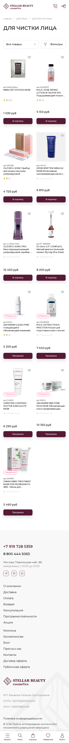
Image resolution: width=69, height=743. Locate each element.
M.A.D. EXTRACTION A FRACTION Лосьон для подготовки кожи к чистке (51, 328)
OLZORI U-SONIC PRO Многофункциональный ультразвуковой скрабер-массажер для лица (16, 249)
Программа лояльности (20, 616)
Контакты (9, 654)
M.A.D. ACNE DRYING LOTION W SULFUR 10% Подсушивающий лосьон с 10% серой (51, 93)
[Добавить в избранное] (29, 57)
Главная (7, 18)
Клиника (9, 630)
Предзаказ (18, 355)
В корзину (18, 121)
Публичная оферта (16, 667)
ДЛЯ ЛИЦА (21, 18)
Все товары (14, 44)
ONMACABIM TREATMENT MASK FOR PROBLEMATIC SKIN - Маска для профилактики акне (17, 484)
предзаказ (10, 316)
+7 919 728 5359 (18, 546)
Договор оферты (15, 661)
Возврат (9, 604)
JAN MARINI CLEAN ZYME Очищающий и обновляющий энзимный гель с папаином (16, 328)
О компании (12, 586)
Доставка (9, 592)
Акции (8, 622)
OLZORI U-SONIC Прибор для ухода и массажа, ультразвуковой (16, 171)
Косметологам (13, 636)
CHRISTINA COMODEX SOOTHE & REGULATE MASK (14, 406)
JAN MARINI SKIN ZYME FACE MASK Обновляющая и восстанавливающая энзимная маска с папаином (51, 406)
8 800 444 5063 (16, 554)
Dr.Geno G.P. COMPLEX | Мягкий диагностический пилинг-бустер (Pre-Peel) (50, 249)
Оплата (8, 598)
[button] (7, 737)
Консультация (13, 610)
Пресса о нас (12, 648)
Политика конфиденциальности (22, 718)
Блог (6, 642)
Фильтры (56, 44)
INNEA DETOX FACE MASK (16, 90)
